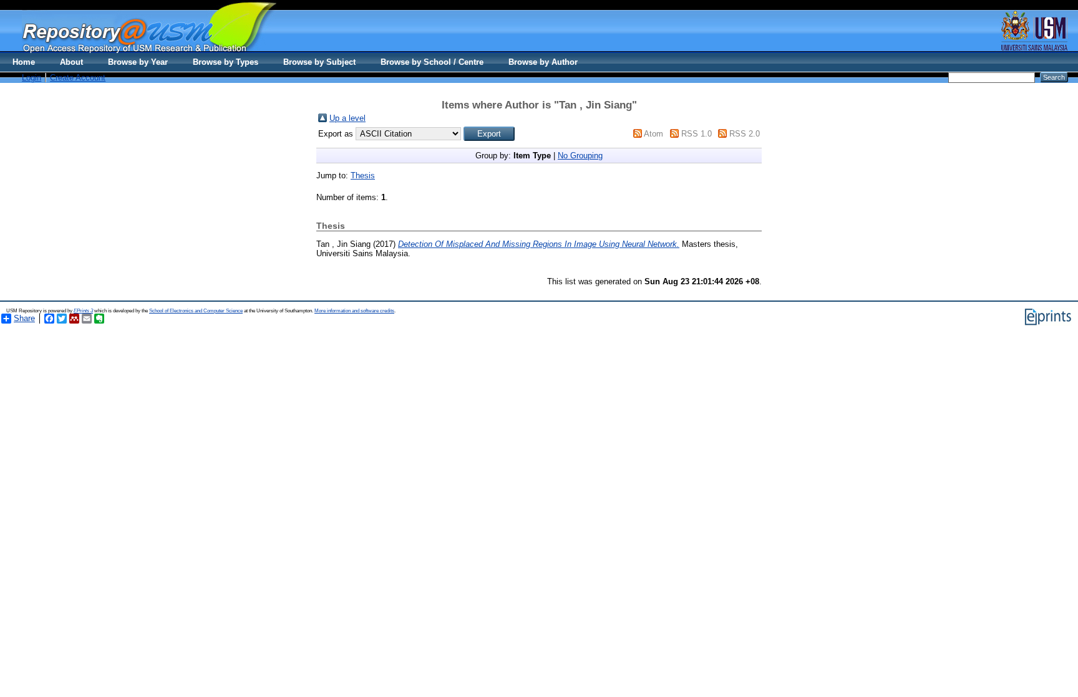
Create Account (77, 77)
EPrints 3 (83, 311)
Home (23, 62)
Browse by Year (138, 62)
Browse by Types (225, 62)
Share (24, 318)
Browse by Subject (319, 62)
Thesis (363, 175)
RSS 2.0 (744, 133)
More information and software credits (354, 311)
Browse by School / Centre (432, 62)
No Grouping (580, 155)
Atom (653, 133)
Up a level (347, 118)
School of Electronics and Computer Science (196, 311)
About (71, 62)
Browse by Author (543, 62)
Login (31, 77)
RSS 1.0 (696, 133)
